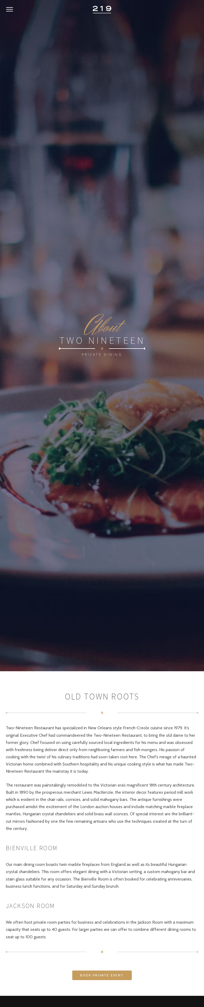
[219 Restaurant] (102, 9)
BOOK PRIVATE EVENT (102, 975)
